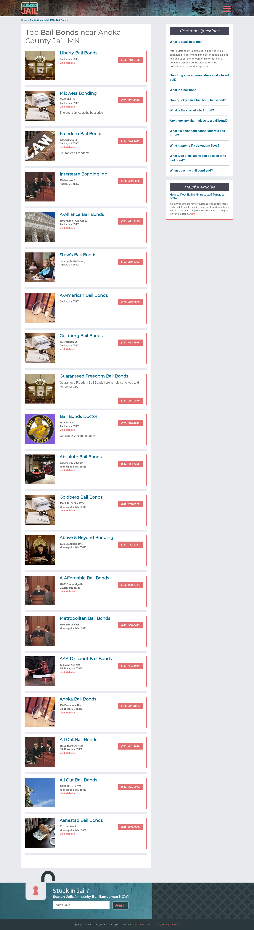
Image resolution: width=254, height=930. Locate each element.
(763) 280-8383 (130, 261)
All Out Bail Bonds (78, 739)
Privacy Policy (161, 924)
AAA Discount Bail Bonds (86, 658)
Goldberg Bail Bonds (81, 335)
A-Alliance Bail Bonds (82, 214)
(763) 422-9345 (130, 221)
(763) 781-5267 (130, 544)
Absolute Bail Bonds (81, 456)
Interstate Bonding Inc (83, 174)
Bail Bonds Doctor (78, 416)
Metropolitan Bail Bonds (85, 618)
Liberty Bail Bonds (78, 52)
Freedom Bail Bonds (81, 133)
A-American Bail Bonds (84, 295)
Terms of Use (142, 924)
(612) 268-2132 (130, 504)
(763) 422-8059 (130, 181)
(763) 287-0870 (130, 400)
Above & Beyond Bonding (86, 537)
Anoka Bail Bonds (78, 699)
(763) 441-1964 (130, 665)
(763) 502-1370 (130, 100)
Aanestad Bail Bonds (81, 820)
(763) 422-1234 (130, 140)
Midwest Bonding (78, 93)
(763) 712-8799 (130, 59)
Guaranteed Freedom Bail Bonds (94, 376)
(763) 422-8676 (130, 342)
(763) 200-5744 (130, 584)
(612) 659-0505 (130, 827)
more (192, 214)
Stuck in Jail (54, 8)
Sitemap (177, 924)
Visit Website (67, 62)
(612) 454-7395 (130, 463)
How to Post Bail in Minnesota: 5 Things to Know (197, 196)
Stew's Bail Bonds (78, 254)
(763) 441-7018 (130, 746)
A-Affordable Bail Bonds (84, 577)
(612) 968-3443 (130, 625)
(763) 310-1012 (130, 423)
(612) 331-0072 (130, 786)
